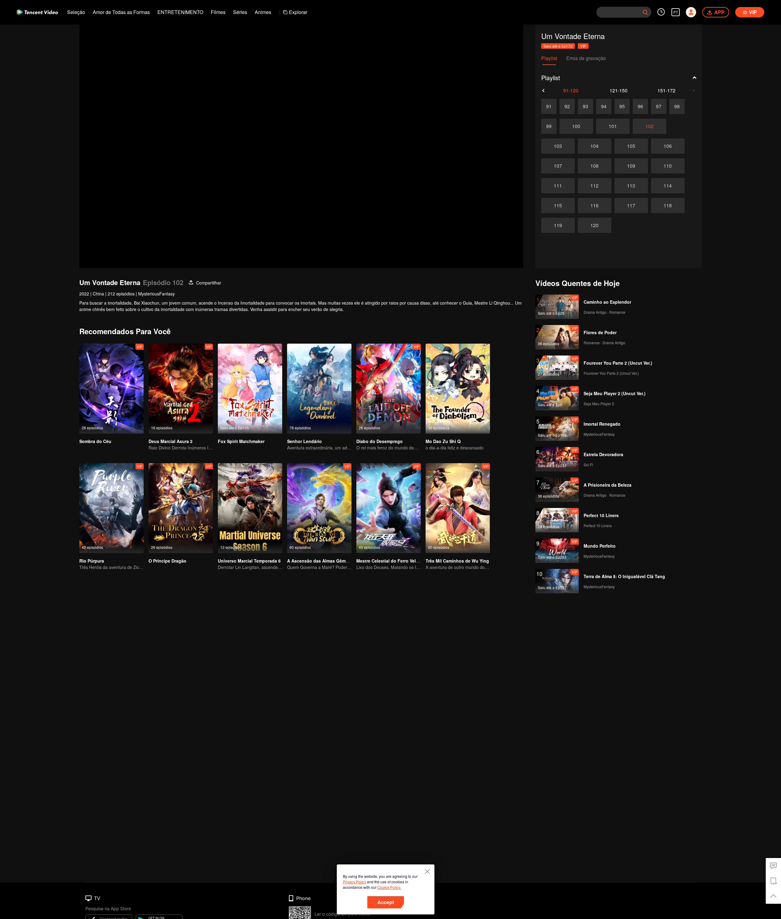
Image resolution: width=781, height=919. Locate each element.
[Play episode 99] (548, 126)
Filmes (218, 12)
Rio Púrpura (91, 561)
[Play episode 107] (558, 165)
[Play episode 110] (668, 165)
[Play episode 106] (668, 146)
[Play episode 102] (649, 126)
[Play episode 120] (594, 225)
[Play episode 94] (603, 106)
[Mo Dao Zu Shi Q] (458, 389)
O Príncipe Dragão (167, 561)
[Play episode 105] (631, 146)
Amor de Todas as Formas (121, 12)
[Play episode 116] (594, 205)
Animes (263, 12)
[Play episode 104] (594, 146)
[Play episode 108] (594, 165)
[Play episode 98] (677, 106)
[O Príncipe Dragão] (181, 508)
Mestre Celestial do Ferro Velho (388, 561)
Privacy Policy (354, 881)
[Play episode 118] (668, 205)
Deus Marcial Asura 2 (171, 441)
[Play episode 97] (658, 106)
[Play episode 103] (558, 146)
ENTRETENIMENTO (180, 12)
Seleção (76, 12)
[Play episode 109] (631, 165)
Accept (385, 902)
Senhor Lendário (304, 441)
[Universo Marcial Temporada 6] (250, 508)
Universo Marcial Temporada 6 (249, 561)
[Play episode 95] (622, 106)
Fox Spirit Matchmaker (241, 441)
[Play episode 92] (567, 106)
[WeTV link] (37, 12)
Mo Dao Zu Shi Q (443, 441)
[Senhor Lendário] (319, 389)
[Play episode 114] (668, 185)
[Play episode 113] (631, 185)
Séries (240, 12)
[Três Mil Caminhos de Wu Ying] (458, 508)
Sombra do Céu (95, 441)
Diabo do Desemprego (379, 441)
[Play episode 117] (631, 205)
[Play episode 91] (548, 106)
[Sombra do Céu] (111, 389)
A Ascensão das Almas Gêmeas (320, 561)
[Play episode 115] (558, 205)
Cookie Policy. (389, 887)
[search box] (645, 12)
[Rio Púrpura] (111, 508)
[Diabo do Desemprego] (388, 389)
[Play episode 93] (585, 106)
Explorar (298, 12)
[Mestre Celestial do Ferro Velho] (388, 508)
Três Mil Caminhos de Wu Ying (457, 561)
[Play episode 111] (558, 185)
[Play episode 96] (640, 106)
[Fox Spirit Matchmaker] (250, 389)
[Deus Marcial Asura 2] (181, 389)
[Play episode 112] (594, 185)
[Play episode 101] (613, 126)
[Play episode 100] (576, 126)
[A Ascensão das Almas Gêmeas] (319, 508)
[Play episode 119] (558, 225)
